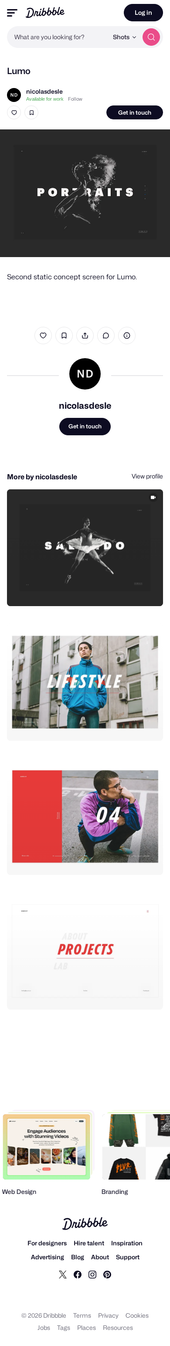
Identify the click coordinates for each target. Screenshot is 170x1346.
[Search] (151, 37)
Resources (118, 1327)
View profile (147, 476)
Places (86, 1327)
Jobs (43, 1327)
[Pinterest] (107, 1274)
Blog (77, 1257)
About (100, 1257)
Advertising (47, 1257)
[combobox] (57, 37)
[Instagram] (92, 1274)
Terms (82, 1315)
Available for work (45, 99)
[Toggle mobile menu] (12, 13)
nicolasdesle (44, 91)
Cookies (137, 1315)
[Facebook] (78, 1274)
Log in (143, 12)
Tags (63, 1327)
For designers (47, 1243)
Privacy (108, 1315)
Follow (75, 99)
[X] (63, 1274)
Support (127, 1257)
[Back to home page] (45, 12)
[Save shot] (31, 112)
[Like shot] (14, 112)
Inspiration (127, 1243)
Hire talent (89, 1243)
